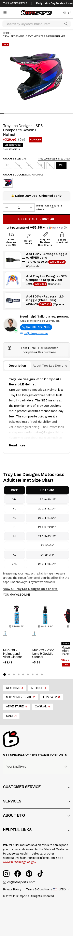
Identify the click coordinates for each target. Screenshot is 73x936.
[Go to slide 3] (14, 674)
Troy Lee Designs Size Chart (54, 158)
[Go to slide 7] (32, 674)
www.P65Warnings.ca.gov (19, 862)
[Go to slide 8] (37, 674)
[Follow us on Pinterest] (29, 873)
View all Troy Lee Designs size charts (30, 588)
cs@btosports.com (36, 333)
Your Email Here (16, 766)
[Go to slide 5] (23, 674)
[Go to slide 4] (18, 674)
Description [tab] (17, 365)
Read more (17, 445)
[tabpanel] (36, 412)
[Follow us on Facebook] (17, 873)
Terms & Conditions (39, 889)
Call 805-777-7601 (38, 327)
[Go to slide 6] (28, 674)
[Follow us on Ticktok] (40, 873)
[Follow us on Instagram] (6, 873)
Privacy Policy (12, 889)
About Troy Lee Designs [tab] (50, 365)
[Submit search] (66, 23)
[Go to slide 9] (42, 674)
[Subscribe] (65, 767)
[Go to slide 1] (4, 674)
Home (6, 33)
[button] (36, 228)
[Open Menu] (5, 12)
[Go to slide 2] (9, 674)
